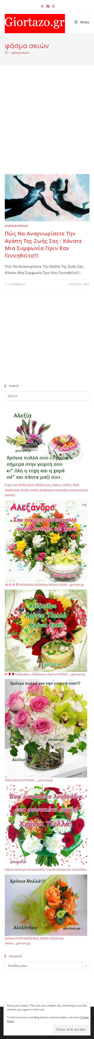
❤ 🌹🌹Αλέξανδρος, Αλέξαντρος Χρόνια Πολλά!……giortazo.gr (45, 674)
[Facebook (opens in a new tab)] (48, 6)
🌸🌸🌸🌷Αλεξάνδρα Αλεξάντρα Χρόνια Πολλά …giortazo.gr (44, 584)
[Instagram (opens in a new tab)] (53, 6)
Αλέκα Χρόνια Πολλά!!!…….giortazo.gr (29, 780)
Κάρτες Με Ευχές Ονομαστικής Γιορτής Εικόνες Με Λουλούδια (45, 869)
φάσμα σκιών (20, 53)
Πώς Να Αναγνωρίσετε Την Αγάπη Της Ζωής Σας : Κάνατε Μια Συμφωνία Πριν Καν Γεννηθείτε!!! (43, 244)
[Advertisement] (47, 125)
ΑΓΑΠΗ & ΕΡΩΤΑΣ (16, 226)
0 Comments (17, 284)
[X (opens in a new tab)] (42, 6)
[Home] (6, 53)
